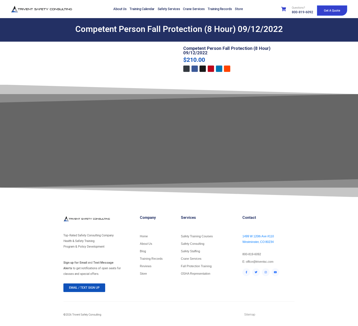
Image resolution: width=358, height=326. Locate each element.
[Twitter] (256, 272)
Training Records (220, 9)
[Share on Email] (186, 69)
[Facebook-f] (246, 272)
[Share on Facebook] (194, 69)
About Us (119, 9)
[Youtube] (275, 272)
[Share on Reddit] (227, 69)
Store (239, 9)
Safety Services (169, 9)
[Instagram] (266, 272)
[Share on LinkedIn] (219, 69)
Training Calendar (142, 9)
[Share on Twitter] (203, 69)
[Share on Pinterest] (211, 69)
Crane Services (194, 9)
